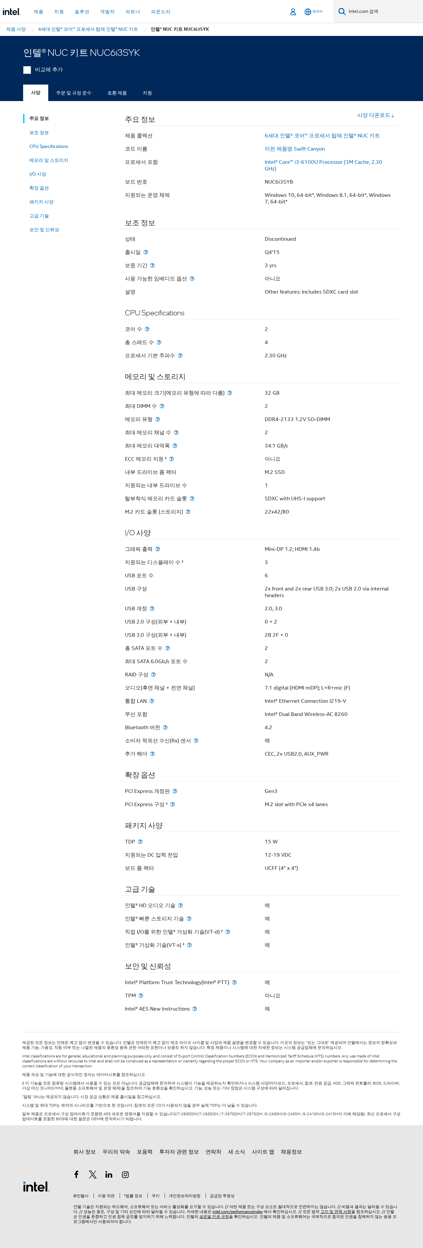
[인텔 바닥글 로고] (36, 1186)
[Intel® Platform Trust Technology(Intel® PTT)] (234, 982)
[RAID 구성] (153, 674)
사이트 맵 (263, 1152)
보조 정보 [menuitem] (39, 132)
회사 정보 (84, 1152)
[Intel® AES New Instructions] (194, 1009)
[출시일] (145, 252)
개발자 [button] (107, 12)
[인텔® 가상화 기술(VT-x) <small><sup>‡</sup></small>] (189, 945)
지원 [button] (59, 12)
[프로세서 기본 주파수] (180, 355)
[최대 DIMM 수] (162, 406)
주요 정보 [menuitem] (39, 118)
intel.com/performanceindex (237, 1211)
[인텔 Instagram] (125, 1176)
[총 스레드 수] (159, 342)
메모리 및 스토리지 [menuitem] (48, 160)
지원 (147, 93)
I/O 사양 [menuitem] (37, 174)
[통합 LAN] (151, 701)
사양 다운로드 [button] (373, 115)
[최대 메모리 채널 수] (176, 432)
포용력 (145, 1152)
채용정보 (291, 1152)
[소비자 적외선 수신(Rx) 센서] (196, 740)
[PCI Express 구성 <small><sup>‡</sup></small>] (172, 804)
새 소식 (236, 1152)
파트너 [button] (133, 12)
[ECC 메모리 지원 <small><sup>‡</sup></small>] (171, 459)
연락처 (213, 1152)
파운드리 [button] (161, 12)
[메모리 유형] (157, 419)
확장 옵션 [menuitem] (39, 188)
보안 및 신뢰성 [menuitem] (44, 229)
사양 (35, 92)
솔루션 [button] (82, 12)
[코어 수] (147, 329)
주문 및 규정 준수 (74, 93)
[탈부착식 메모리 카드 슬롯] (192, 498)
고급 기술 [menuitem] (39, 216)
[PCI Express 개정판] (174, 791)
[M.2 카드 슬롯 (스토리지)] (188, 512)
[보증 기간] (152, 265)
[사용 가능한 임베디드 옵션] (192, 278)
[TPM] (140, 995)
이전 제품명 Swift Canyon (295, 149)
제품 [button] (39, 12)
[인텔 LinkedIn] (109, 1176)
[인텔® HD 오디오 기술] (180, 905)
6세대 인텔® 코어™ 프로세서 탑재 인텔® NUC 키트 (322, 135)
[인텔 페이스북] (76, 1176)
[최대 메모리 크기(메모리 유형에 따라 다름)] (229, 393)
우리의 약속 (116, 1152)
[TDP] (140, 841)
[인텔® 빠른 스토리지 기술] (189, 918)
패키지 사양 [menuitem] (41, 202)
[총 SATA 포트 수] (167, 648)
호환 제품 (117, 93)
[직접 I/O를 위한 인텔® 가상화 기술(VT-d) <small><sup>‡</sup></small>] (227, 932)
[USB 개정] (152, 608)
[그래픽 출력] (157, 549)
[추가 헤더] (152, 754)
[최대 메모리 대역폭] (174, 445)
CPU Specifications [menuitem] (48, 146)
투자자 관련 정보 (179, 1152)
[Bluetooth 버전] (165, 727)
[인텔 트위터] (92, 1176)
